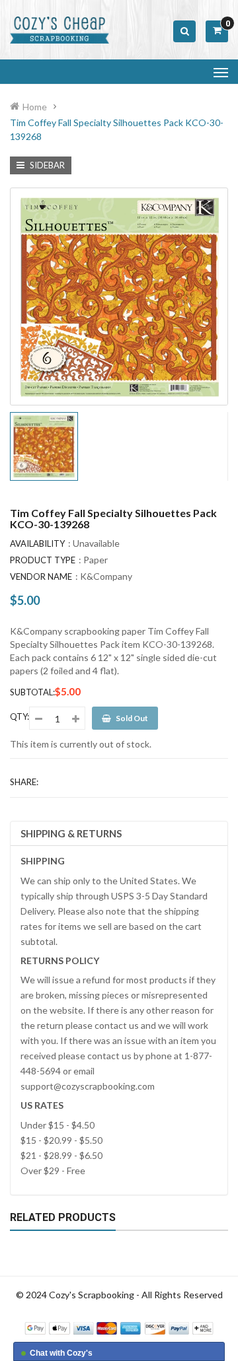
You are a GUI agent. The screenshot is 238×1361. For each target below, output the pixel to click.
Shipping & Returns (71, 833)
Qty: (19, 716)
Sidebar (46, 165)
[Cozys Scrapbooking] (119, 1327)
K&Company (106, 576)
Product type (42, 560)
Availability (37, 543)
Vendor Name (41, 576)
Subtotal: (32, 692)
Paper (95, 559)
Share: (24, 782)
